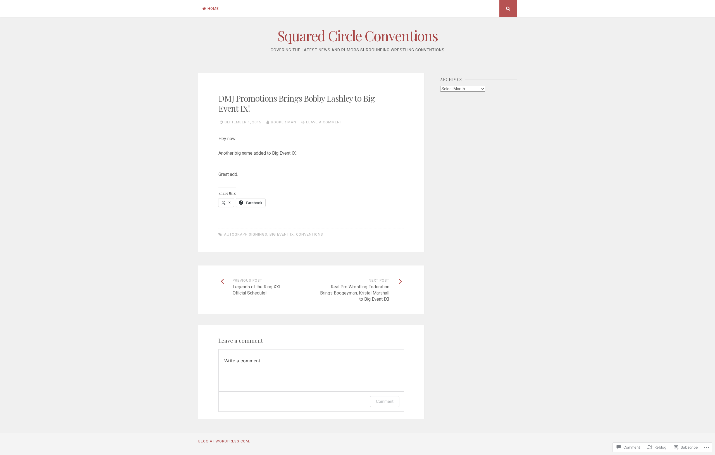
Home (213, 8)
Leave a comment (324, 122)
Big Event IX (282, 234)
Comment (385, 401)
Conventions (309, 234)
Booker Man (283, 122)
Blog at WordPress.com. (224, 441)
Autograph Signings (245, 234)
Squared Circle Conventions (358, 35)
